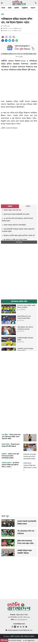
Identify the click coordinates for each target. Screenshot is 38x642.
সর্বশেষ (3, 8)
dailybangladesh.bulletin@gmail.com (20, 630)
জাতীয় (9, 8)
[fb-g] (15, 627)
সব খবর (18, 242)
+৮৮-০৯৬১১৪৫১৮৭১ (20, 620)
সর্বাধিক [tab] (28, 206)
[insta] (20, 627)
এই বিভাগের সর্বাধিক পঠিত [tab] (19, 301)
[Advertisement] (19, 177)
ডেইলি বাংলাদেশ (15, 636)
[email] (13, 40)
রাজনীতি (16, 8)
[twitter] (9, 40)
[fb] (12, 627)
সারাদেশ (33, 8)
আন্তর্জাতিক (25, 8)
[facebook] (2, 40)
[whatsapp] (16, 40)
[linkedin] (6, 40)
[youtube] (26, 627)
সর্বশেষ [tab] (10, 206)
